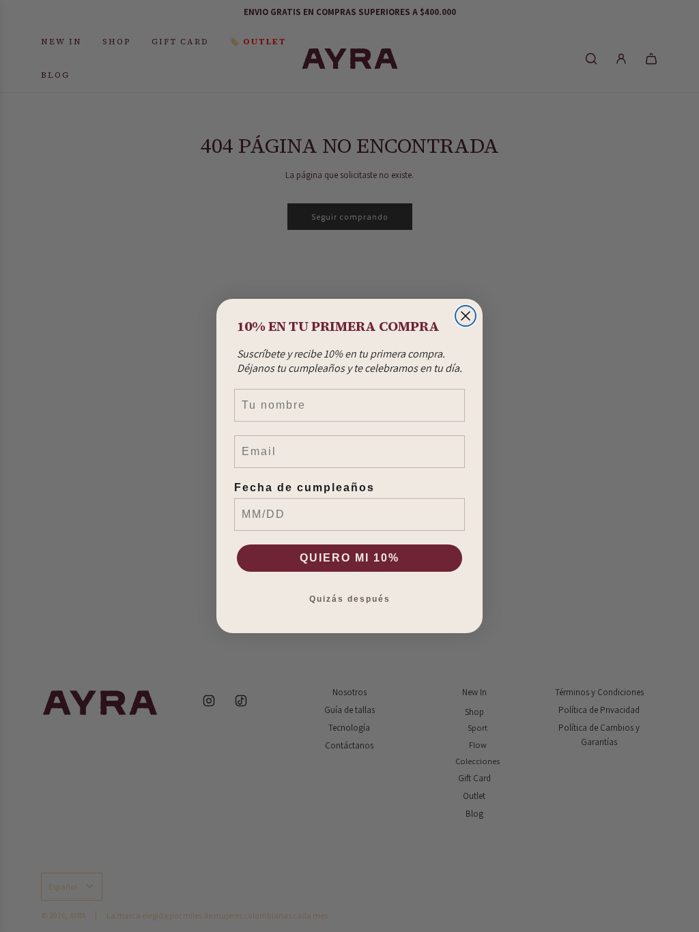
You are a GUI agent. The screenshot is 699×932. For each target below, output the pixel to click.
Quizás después (349, 599)
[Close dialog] (465, 316)
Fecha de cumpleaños (304, 487)
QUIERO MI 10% (349, 558)
